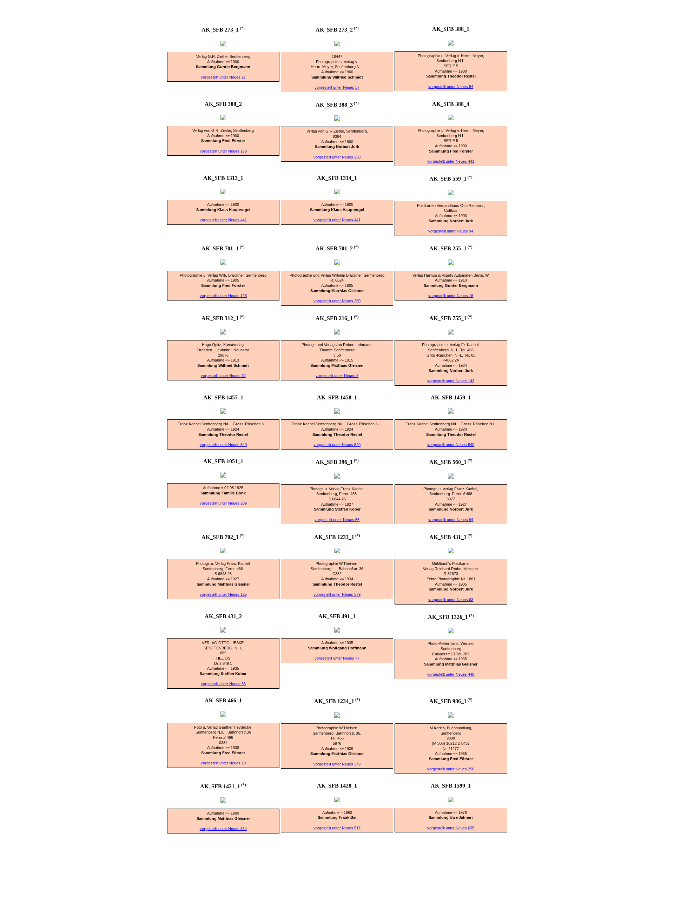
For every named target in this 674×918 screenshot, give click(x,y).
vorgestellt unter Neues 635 (450, 828)
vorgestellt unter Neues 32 (223, 375)
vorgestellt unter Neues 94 (450, 231)
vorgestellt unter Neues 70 (223, 763)
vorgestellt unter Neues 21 (223, 77)
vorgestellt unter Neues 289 (223, 503)
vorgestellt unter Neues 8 (337, 375)
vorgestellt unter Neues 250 (337, 157)
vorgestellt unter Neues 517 (337, 828)
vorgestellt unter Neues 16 (450, 295)
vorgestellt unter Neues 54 (450, 87)
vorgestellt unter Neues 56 (337, 520)
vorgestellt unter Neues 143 (450, 381)
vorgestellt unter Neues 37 (337, 87)
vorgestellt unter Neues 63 (450, 600)
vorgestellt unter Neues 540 (223, 445)
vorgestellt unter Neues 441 (450, 161)
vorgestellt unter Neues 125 (223, 295)
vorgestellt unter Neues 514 (223, 828)
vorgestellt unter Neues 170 (223, 151)
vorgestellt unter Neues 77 (337, 658)
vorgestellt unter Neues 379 (337, 594)
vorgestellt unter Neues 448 (450, 674)
